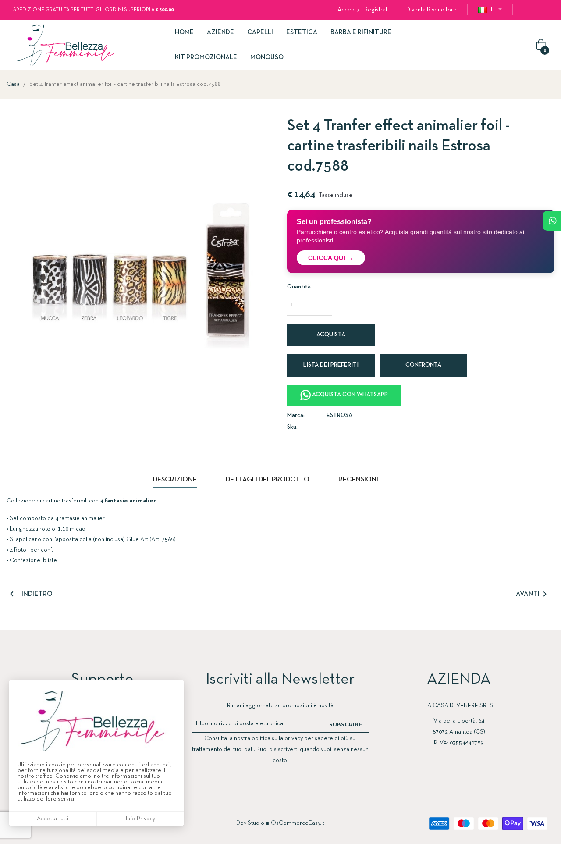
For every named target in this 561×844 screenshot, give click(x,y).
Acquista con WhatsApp (349, 395)
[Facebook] (526, 10)
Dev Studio (250, 823)
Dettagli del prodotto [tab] (267, 480)
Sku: (292, 427)
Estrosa (339, 415)
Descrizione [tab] (175, 480)
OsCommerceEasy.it (297, 823)
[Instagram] (544, 10)
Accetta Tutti (52, 819)
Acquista (330, 335)
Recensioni (358, 480)
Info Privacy (140, 819)
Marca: (296, 415)
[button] (428, 9)
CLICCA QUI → (331, 257)
